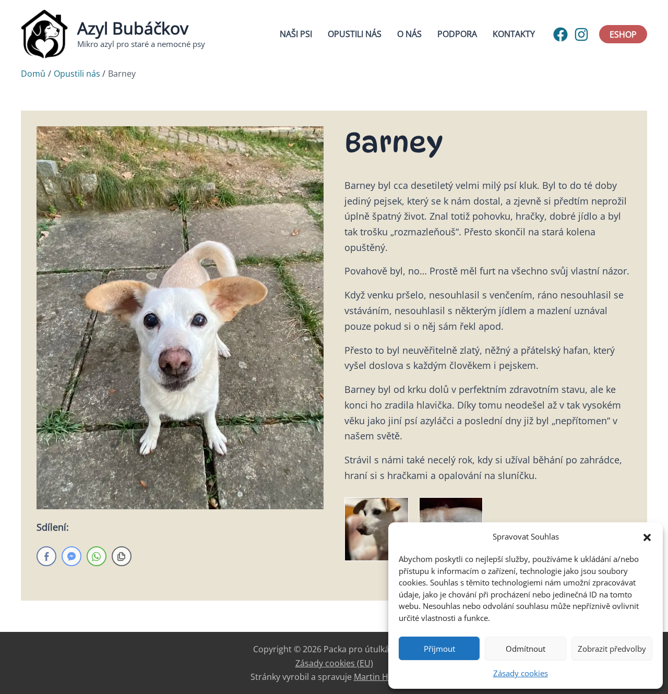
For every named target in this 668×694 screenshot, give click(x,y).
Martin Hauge (381, 677)
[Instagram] (581, 34)
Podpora (457, 34)
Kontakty (514, 34)
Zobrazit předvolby (612, 648)
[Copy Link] (122, 556)
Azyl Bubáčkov (132, 28)
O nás (409, 34)
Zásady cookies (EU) (334, 663)
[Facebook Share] (46, 556)
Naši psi (296, 34)
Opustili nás (354, 34)
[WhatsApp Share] (96, 556)
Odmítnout (525, 648)
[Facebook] (560, 34)
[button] (647, 536)
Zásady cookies (520, 673)
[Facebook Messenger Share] (71, 556)
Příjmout (439, 648)
